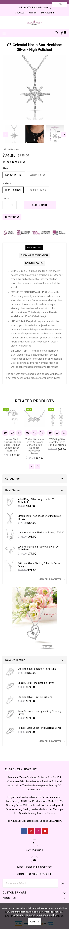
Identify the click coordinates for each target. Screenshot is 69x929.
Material (7, 183)
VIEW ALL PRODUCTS (52, 579)
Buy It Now (12, 217)
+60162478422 (34, 850)
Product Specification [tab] (34, 255)
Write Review (11, 149)
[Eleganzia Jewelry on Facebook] (24, 830)
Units (6, 198)
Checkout (20, 12)
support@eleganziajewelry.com (34, 866)
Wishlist (33, 12)
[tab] (34, 247)
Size (5, 168)
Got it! (34, 921)
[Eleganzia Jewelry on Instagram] (38, 830)
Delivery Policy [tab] (34, 263)
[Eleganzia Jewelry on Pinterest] (31, 830)
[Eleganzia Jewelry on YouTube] (45, 830)
